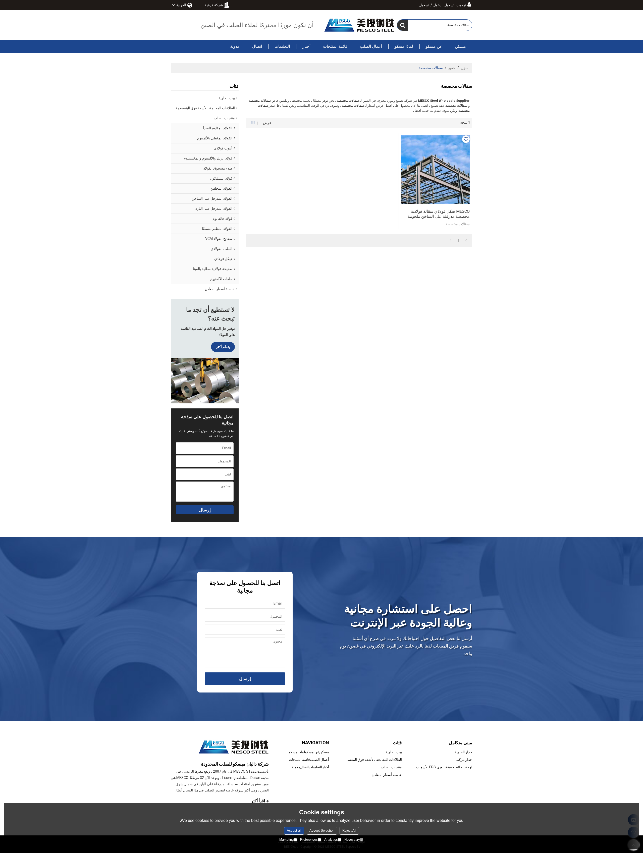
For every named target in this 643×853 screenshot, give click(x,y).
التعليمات (282, 46)
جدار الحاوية (463, 752)
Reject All (349, 830)
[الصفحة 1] (466, 240)
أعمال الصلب (371, 46)
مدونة (235, 46)
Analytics (331, 839)
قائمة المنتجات (335, 46)
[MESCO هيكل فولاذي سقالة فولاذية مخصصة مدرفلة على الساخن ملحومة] (435, 169)
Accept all (294, 830)
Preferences (309, 839)
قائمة (259, 123)
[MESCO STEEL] (359, 25)
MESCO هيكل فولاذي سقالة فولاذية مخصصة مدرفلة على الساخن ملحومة (439, 214)
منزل (464, 68)
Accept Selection (321, 830)
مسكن (460, 46)
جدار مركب (463, 760)
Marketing (286, 839)
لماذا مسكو (404, 46)
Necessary (352, 839)
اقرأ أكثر (258, 800)
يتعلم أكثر (223, 347)
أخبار (306, 46)
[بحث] (402, 25)
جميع (451, 68)
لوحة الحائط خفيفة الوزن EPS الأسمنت (444, 767)
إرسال (205, 509)
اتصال (257, 46)
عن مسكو (434, 46)
